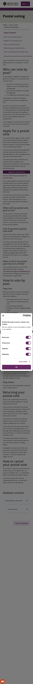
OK (16, 367)
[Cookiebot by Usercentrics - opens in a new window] (23, 315)
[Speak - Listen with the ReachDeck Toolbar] (2, 681)
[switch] (28, 343)
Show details (23, 361)
